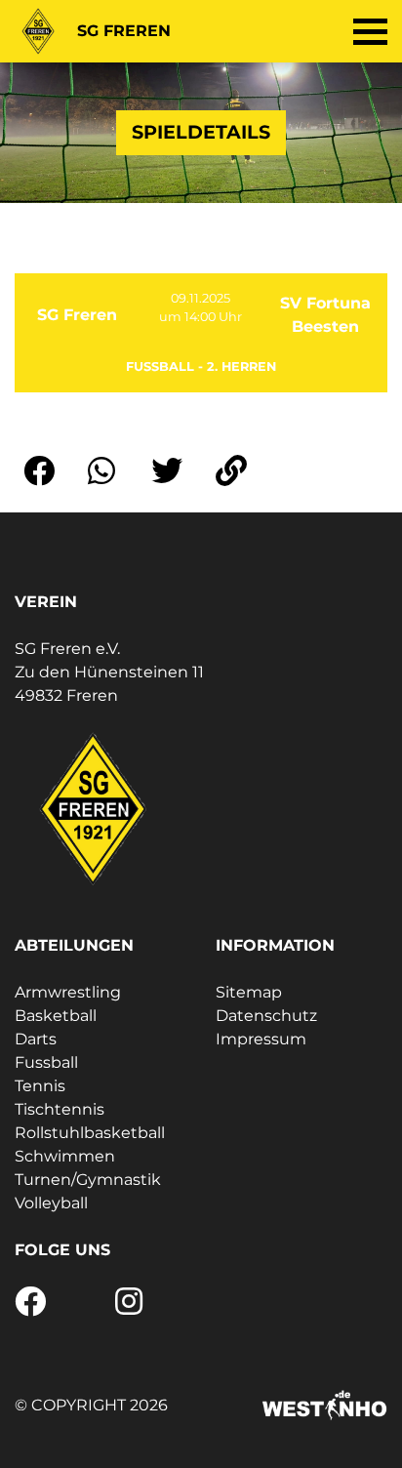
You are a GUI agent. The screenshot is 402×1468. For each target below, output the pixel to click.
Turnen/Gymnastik (88, 1179)
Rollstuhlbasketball (90, 1132)
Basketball (56, 1015)
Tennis (40, 1086)
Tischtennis (59, 1109)
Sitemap (249, 992)
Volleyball (51, 1203)
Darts (36, 1039)
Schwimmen (65, 1156)
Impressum (261, 1039)
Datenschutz (266, 1015)
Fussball (46, 1062)
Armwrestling (68, 992)
